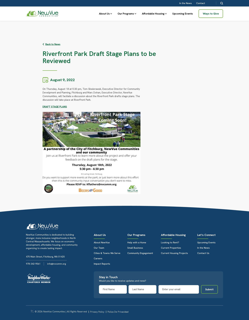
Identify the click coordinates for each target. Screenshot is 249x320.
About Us (104, 13)
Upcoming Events (182, 13)
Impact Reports (102, 263)
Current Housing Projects (174, 253)
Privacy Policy (97, 311)
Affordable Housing (153, 13)
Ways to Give (211, 13)
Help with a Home (136, 242)
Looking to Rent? (170, 242)
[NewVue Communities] (42, 14)
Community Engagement (140, 253)
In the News (185, 3)
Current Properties (171, 247)
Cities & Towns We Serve (107, 253)
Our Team (99, 247)
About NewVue (102, 242)
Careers (98, 258)
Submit (209, 289)
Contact (200, 3)
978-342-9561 (33, 263)
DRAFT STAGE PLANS (55, 106)
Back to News (52, 44)
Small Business (135, 247)
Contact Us (203, 253)
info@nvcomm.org (56, 263)
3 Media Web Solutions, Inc (32, 311)
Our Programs (126, 13)
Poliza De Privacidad (118, 311)
